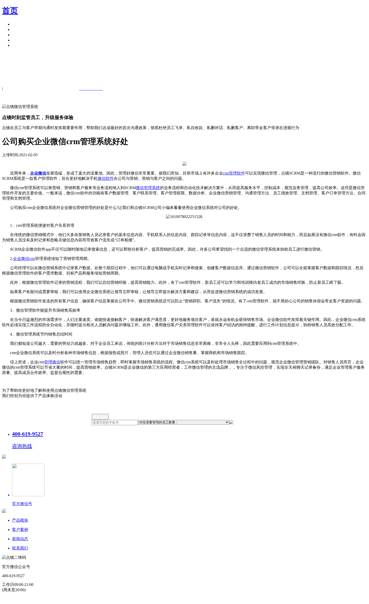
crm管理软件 (234, 173)
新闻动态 (20, 539)
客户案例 (20, 29)
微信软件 (106, 178)
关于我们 (20, 40)
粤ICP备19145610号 (133, 599)
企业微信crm (24, 258)
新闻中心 (20, 35)
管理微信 (52, 362)
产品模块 (20, 24)
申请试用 (20, 45)
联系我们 (20, 548)
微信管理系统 (148, 188)
